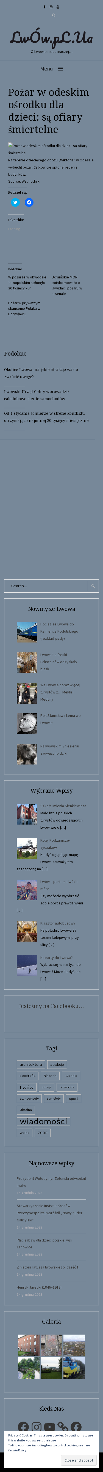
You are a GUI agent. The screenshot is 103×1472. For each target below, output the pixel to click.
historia (50, 1075)
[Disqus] (51, 508)
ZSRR (43, 1133)
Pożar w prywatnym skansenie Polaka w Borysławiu (24, 308)
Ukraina (26, 1110)
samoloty (54, 1098)
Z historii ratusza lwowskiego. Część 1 (48, 1267)
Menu (46, 68)
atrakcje (57, 1064)
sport (73, 1099)
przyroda (67, 1087)
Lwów (27, 1087)
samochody (29, 1098)
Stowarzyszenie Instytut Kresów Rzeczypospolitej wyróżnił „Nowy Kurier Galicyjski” (49, 1212)
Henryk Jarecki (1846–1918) (39, 1287)
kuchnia (71, 1076)
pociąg (46, 1087)
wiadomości (43, 1121)
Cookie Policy (17, 1450)
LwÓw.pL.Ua (51, 37)
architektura (31, 1064)
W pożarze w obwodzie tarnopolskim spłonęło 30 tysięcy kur (27, 283)
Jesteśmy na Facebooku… (51, 1006)
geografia (27, 1076)
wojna (24, 1133)
